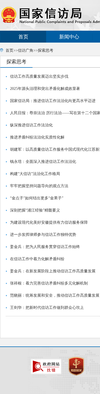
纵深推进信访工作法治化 (31, 125)
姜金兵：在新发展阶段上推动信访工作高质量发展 (53, 271)
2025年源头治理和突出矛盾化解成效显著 (45, 89)
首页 (23, 37)
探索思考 (45, 50)
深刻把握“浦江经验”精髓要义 (35, 210)
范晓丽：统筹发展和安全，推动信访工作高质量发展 (54, 295)
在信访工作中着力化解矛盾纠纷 (37, 259)
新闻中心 (69, 37)
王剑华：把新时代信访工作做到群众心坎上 (47, 308)
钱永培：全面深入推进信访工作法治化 (43, 162)
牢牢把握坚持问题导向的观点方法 (39, 186)
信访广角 (25, 50)
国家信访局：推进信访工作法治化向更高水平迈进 (53, 101)
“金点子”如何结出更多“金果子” (36, 198)
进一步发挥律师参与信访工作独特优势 (43, 235)
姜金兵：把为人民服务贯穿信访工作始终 (45, 247)
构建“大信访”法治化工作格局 (35, 174)
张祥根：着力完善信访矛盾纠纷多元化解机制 (49, 283)
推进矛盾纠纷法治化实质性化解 (37, 137)
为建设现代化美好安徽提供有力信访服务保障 (49, 222)
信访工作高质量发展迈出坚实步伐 (39, 76)
